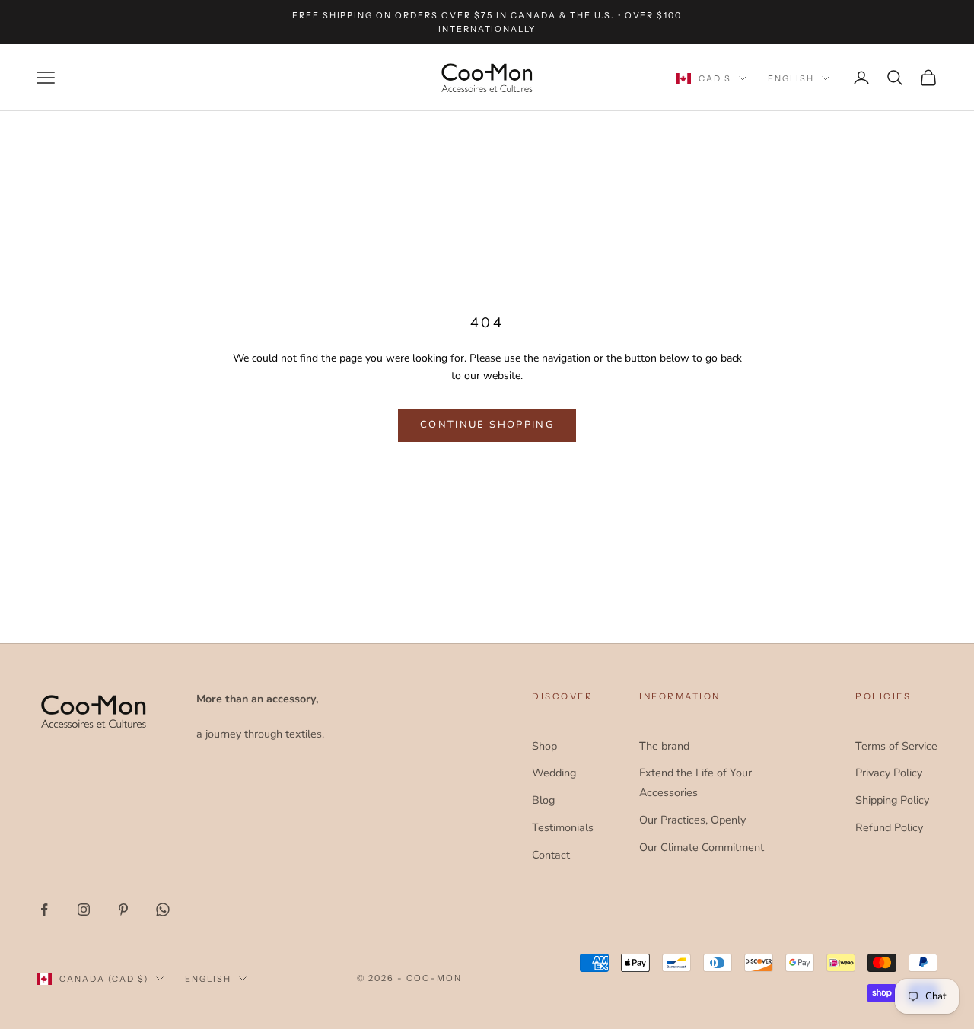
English (791, 78)
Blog (543, 800)
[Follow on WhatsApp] (162, 909)
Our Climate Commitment (701, 847)
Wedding (554, 772)
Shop (544, 745)
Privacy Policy (888, 772)
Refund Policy (889, 827)
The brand (664, 745)
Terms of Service (896, 745)
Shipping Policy (892, 800)
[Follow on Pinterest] (123, 909)
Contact (551, 854)
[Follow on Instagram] (83, 909)
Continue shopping (487, 425)
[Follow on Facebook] (44, 909)
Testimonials (563, 827)
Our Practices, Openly (692, 819)
